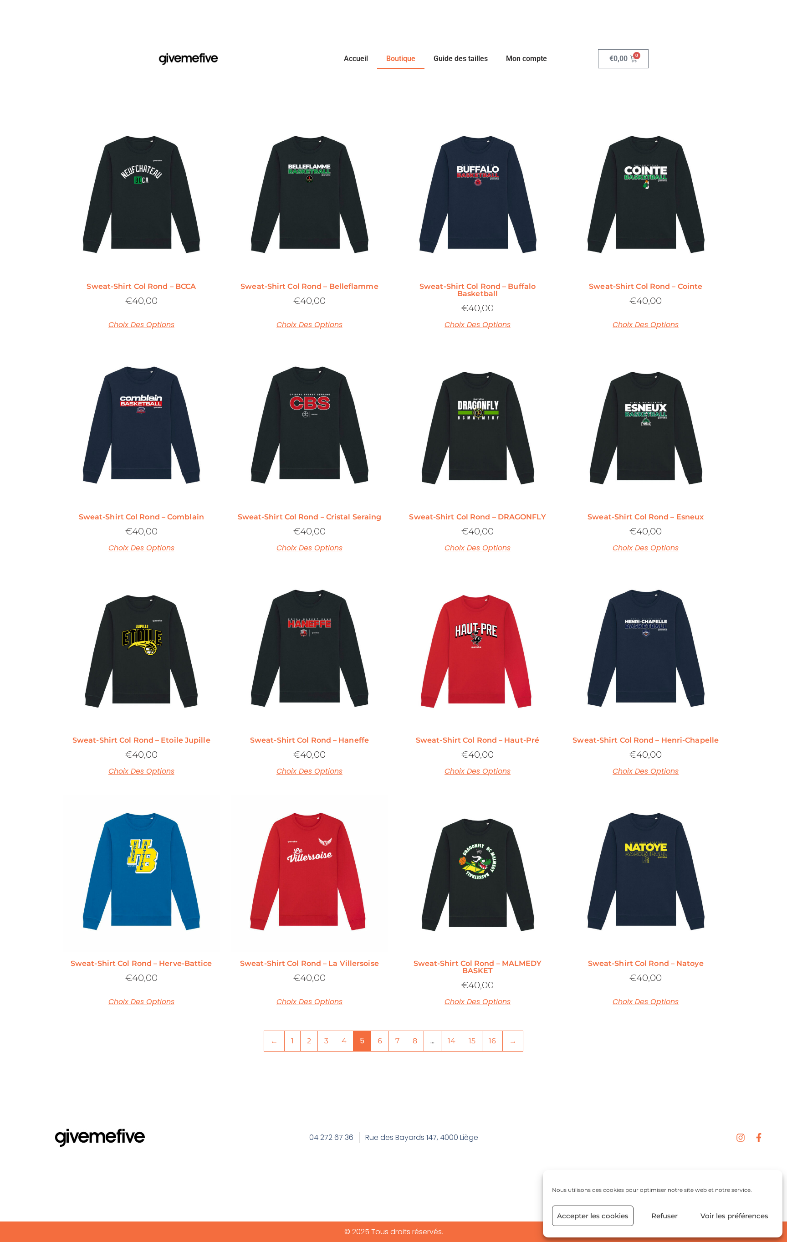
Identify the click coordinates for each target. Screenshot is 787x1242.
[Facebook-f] (758, 1137)
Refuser (664, 1215)
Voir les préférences (734, 1215)
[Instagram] (740, 1137)
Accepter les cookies (593, 1215)
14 (451, 1041)
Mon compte (526, 58)
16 (492, 1041)
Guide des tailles (461, 58)
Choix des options (141, 324)
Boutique (400, 58)
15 (472, 1041)
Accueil (356, 58)
